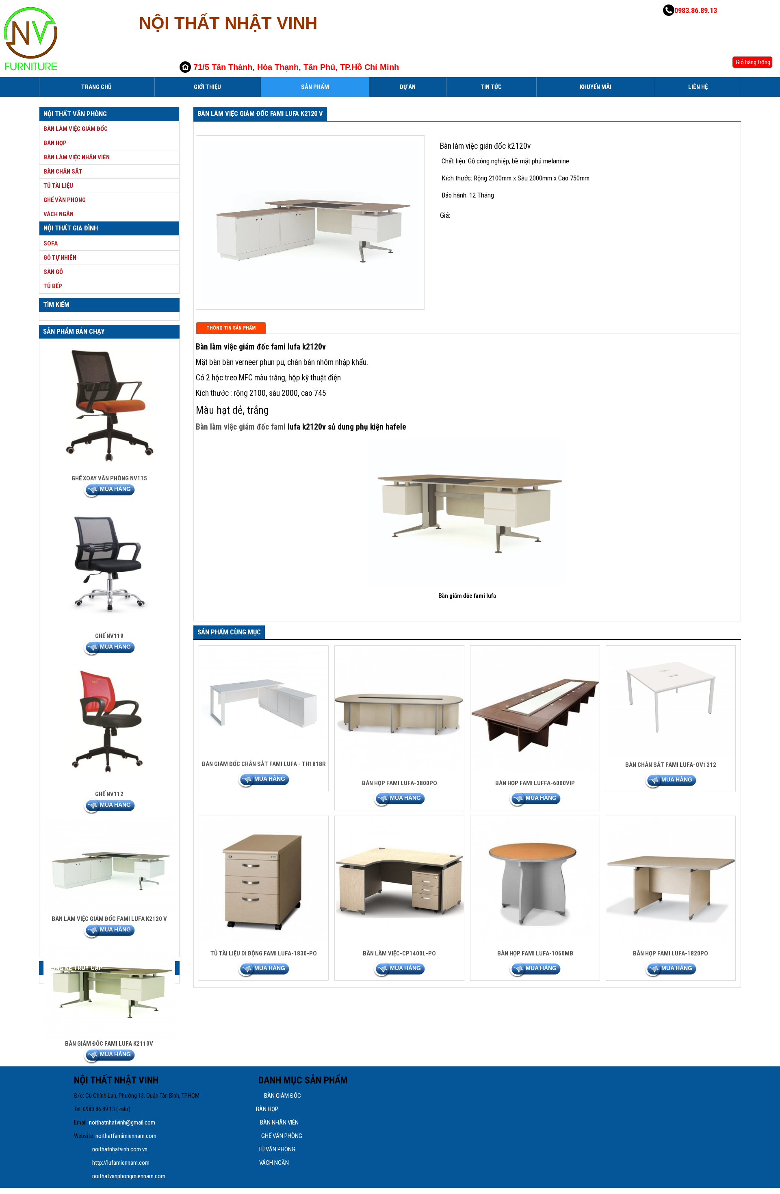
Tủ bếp (52, 286)
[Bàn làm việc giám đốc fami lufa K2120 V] (109, 913)
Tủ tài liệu (58, 185)
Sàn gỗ (53, 272)
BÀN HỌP (267, 1109)
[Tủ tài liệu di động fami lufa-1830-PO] (264, 943)
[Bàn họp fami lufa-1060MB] (535, 943)
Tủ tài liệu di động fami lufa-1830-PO (263, 953)
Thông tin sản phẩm (231, 328)
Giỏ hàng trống (752, 62)
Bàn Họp (55, 143)
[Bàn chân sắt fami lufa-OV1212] (671, 755)
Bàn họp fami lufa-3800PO (399, 783)
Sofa (50, 243)
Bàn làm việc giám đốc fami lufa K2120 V (109, 919)
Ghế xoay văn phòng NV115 (109, 478)
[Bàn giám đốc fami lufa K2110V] (109, 1038)
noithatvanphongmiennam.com (129, 1176)
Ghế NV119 (109, 636)
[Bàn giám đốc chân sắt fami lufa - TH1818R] (264, 754)
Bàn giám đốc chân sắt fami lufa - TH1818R (264, 764)
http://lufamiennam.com (121, 1162)
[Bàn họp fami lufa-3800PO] (399, 773)
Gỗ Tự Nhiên (59, 257)
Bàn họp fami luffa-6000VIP (535, 783)
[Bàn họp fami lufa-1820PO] (671, 943)
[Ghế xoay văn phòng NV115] (109, 472)
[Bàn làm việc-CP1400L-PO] (399, 943)
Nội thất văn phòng (75, 114)
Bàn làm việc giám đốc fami (241, 427)
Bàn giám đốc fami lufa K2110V (109, 1043)
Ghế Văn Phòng (64, 200)
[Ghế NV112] (109, 788)
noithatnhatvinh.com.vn (120, 1149)
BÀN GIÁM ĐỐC (282, 1095)
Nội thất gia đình (70, 228)
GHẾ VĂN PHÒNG (281, 1136)
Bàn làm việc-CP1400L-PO (399, 953)
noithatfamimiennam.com (125, 1136)
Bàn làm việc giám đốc (75, 128)
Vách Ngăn (58, 214)
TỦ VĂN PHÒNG (276, 1149)
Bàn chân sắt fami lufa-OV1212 (670, 765)
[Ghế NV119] (109, 630)
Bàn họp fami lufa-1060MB (535, 953)
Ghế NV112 (109, 794)
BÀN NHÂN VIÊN (279, 1122)
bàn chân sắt (62, 171)
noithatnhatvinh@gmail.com (122, 1122)
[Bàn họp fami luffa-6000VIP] (535, 773)
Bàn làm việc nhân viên (76, 157)
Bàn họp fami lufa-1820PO (670, 953)
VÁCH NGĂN (274, 1162)
